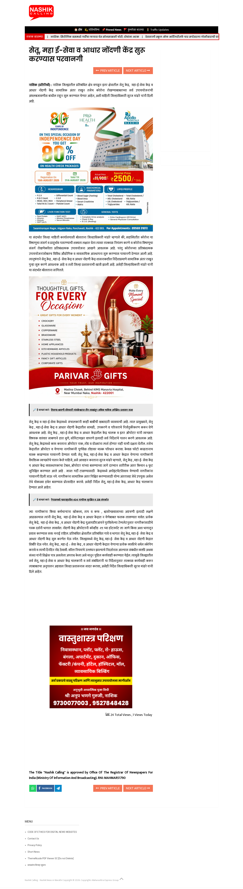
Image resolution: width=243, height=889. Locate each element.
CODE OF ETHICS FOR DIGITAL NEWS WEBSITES (52, 832)
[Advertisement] (91, 601)
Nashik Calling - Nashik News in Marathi (43, 880)
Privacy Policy (35, 845)
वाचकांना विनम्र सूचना (37, 865)
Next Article (136, 70)
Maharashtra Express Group (105, 880)
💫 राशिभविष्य (92, 29)
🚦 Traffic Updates (157, 29)
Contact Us (33, 838)
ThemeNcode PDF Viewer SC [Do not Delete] (51, 858)
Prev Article (110, 70)
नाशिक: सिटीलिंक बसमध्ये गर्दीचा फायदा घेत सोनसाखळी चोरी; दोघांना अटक (61, 37)
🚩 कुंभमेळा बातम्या (134, 29)
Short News (34, 851)
